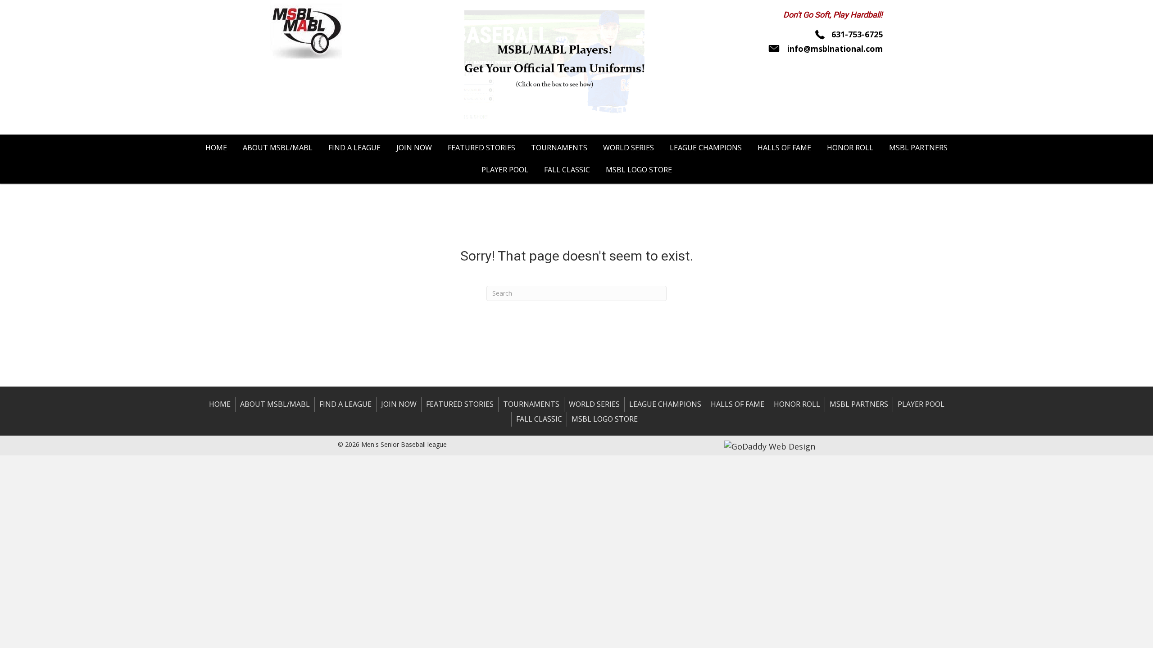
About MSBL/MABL (275, 404)
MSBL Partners (859, 404)
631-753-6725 (857, 34)
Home (220, 404)
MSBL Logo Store (605, 419)
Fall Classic (539, 419)
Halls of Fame (737, 404)
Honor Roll (797, 404)
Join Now (399, 404)
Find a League (345, 404)
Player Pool (921, 404)
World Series (594, 404)
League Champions (665, 404)
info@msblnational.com (835, 48)
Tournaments (531, 404)
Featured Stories (460, 404)
